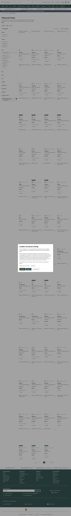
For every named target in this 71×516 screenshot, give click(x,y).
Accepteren (23, 269)
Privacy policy (33, 265)
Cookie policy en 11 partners (24, 265)
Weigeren (28, 269)
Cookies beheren (36, 269)
